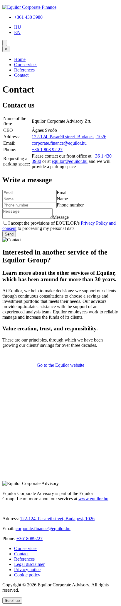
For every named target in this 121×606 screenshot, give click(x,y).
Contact (21, 75)
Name (62, 198)
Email (62, 192)
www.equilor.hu (93, 498)
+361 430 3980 (28, 17)
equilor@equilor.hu (70, 161)
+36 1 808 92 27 (47, 149)
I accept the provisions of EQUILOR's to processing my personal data (59, 226)
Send (9, 234)
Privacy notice (27, 569)
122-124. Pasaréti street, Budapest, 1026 (69, 136)
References (24, 69)
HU (17, 27)
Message (61, 217)
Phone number (70, 204)
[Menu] (4, 43)
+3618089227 (29, 538)
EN (17, 32)
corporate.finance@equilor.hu (59, 143)
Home (20, 59)
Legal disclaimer (29, 564)
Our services (25, 64)
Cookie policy (27, 574)
